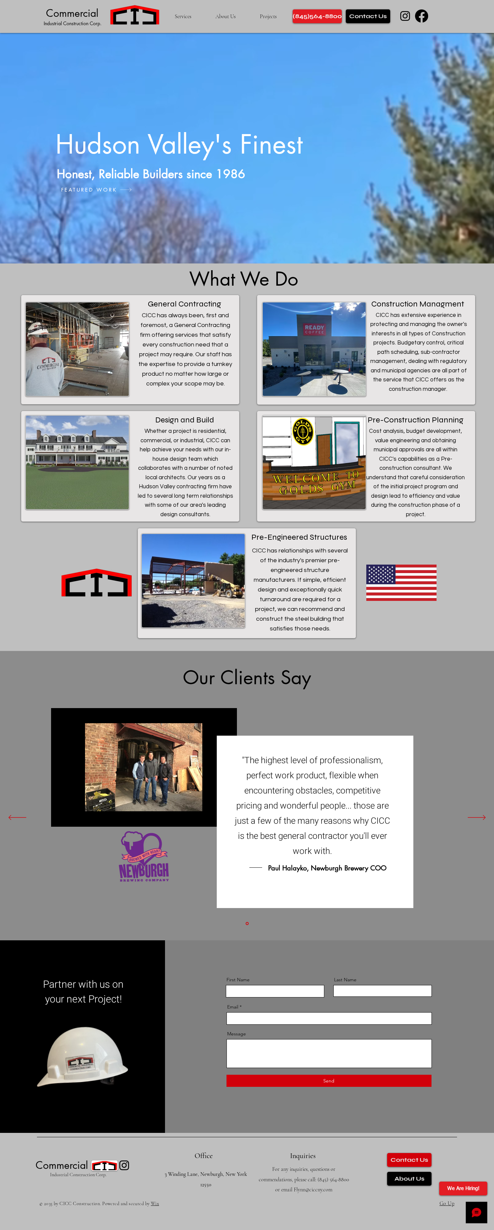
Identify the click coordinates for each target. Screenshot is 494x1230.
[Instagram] (405, 16)
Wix (155, 1203)
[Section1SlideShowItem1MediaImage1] (247, 923)
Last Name (345, 979)
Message (236, 1033)
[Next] (477, 818)
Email (232, 1006)
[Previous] (17, 818)
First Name (238, 979)
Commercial (72, 13)
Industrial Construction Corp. (72, 23)
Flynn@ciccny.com (313, 1189)
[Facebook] (421, 16)
